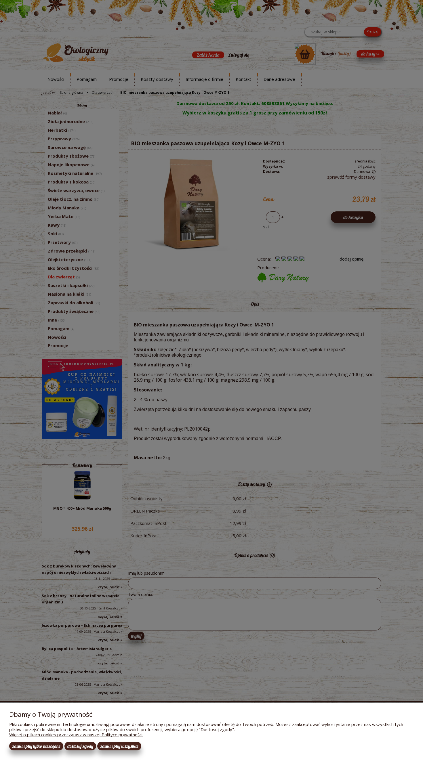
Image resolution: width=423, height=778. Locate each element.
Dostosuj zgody (80, 746)
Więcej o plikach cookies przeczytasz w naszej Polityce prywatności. (76, 734)
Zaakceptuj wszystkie (119, 746)
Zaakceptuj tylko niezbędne (36, 746)
